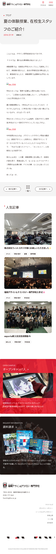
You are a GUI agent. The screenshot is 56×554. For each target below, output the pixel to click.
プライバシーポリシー (46, 508)
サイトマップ (49, 504)
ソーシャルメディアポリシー (44, 512)
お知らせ (18, 35)
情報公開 (50, 515)
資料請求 (50, 523)
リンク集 (50, 519)
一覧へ (28, 191)
